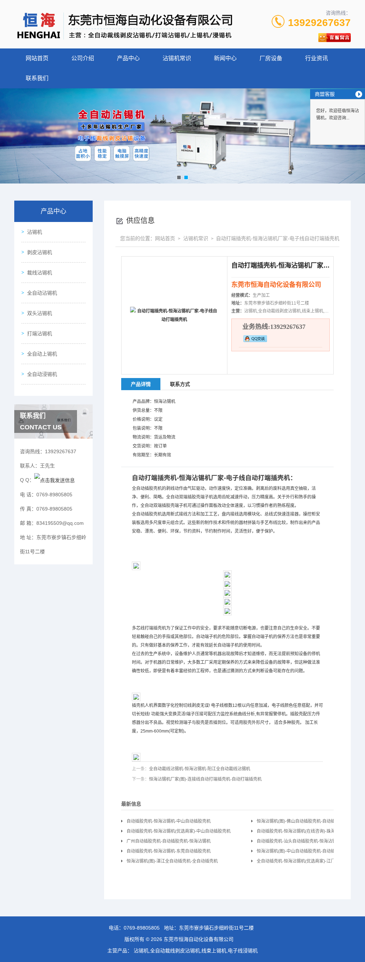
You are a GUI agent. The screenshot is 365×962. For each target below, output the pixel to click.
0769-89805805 (142, 928)
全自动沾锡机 (42, 293)
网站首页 (37, 58)
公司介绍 (82, 58)
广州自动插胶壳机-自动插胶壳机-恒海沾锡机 (169, 841)
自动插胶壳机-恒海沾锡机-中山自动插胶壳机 (169, 821)
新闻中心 (225, 58)
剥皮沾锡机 (39, 252)
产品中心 (128, 58)
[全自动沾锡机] (182, 135)
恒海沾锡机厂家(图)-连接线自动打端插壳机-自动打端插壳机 (205, 779)
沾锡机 (34, 232)
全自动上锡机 (42, 354)
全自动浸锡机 (42, 374)
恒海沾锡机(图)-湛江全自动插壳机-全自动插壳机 (172, 861)
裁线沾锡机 (39, 272)
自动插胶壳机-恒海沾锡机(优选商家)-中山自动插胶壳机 (179, 831)
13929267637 (319, 22)
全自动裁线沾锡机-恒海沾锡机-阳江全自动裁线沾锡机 (199, 768)
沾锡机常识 (177, 58)
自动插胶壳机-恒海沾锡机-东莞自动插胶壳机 (169, 851)
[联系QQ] (54, 480)
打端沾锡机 (39, 333)
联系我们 (37, 78)
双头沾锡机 (39, 313)
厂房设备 (270, 58)
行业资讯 (316, 58)
